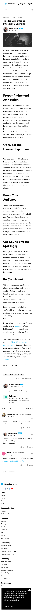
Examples (4, 529)
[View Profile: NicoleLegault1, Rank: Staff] (5, 29)
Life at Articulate (6, 578)
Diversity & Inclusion (7, 570)
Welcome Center (6, 545)
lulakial (9, 452)
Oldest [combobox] (29, 409)
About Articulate (6, 561)
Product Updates (6, 514)
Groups (3, 535)
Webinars (4, 501)
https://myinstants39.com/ (12, 461)
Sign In (30, 4)
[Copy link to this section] (21, 100)
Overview (4, 586)
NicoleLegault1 (13, 28)
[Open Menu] (32, 9)
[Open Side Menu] (2, 3)
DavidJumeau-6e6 (12, 414)
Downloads (4, 527)
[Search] (18, 4)
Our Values (4, 567)
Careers (3, 576)
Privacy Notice (8, 606)
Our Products (5, 564)
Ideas (2, 532)
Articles (5, 9)
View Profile (18, 390)
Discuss (3, 521)
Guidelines (4, 548)
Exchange (4, 524)
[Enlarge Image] (17, 40)
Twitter (6, 360)
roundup (18, 326)
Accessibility (5, 573)
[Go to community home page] (10, 4)
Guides (3, 495)
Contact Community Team (9, 551)
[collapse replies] (17, 413)
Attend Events (5, 538)
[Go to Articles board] (5, 397)
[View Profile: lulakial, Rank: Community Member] (4, 453)
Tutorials (3, 498)
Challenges (4, 504)
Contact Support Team (8, 554)
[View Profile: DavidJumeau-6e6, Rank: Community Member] (4, 415)
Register (23, 4)
